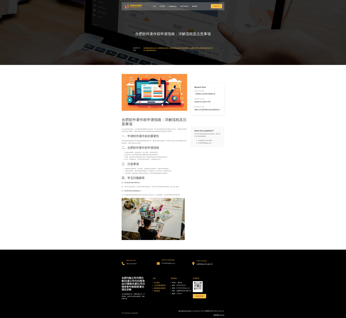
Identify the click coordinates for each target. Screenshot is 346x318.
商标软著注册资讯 (160, 288)
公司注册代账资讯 (160, 285)
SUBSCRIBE (199, 296)
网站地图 (216, 315)
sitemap (221, 315)
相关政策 (157, 291)
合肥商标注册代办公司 (150, 48)
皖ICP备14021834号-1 (186, 311)
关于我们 (157, 282)
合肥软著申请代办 (151, 50)
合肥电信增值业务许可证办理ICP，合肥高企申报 (183, 48)
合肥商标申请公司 (163, 48)
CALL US (216, 6)
